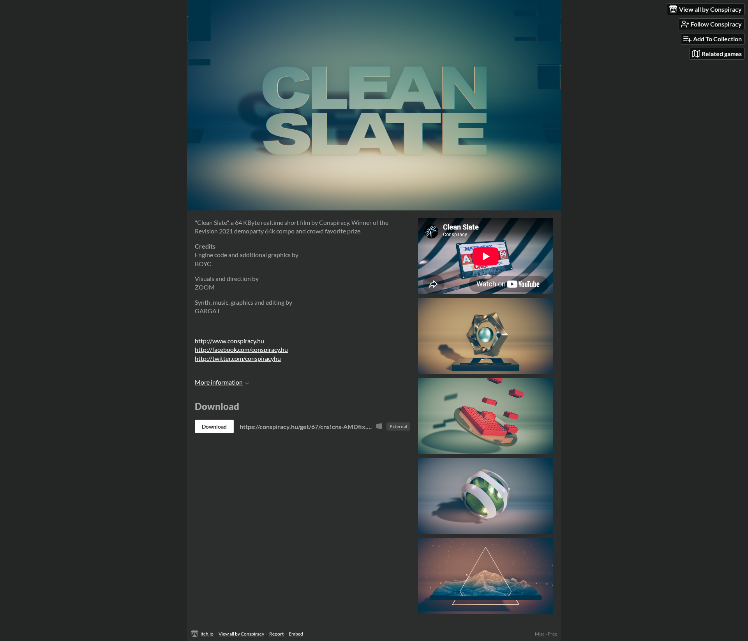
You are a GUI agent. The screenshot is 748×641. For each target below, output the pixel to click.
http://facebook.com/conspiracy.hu (241, 349)
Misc (540, 634)
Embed (296, 634)
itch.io (207, 634)
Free (552, 634)
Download (214, 426)
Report (276, 634)
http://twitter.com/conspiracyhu (238, 358)
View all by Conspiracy (241, 634)
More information (219, 382)
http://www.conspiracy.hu (229, 340)
